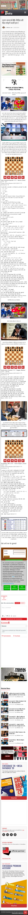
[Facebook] (11, 834)
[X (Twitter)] (3, 834)
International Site (6, 858)
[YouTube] (7, 834)
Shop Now (14, 798)
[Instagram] (15, 834)
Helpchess (20, 913)
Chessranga (15, 913)
